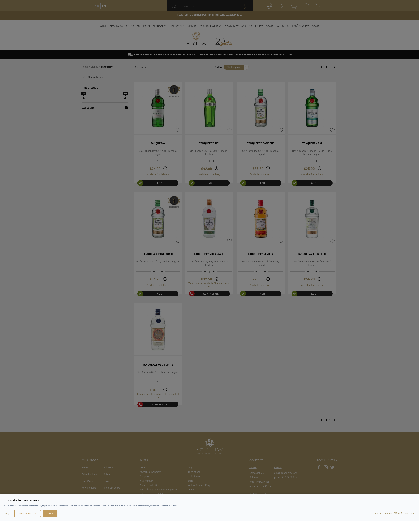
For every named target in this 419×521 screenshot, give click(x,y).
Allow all (50, 513)
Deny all (8, 513)
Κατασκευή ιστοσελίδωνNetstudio (395, 513)
